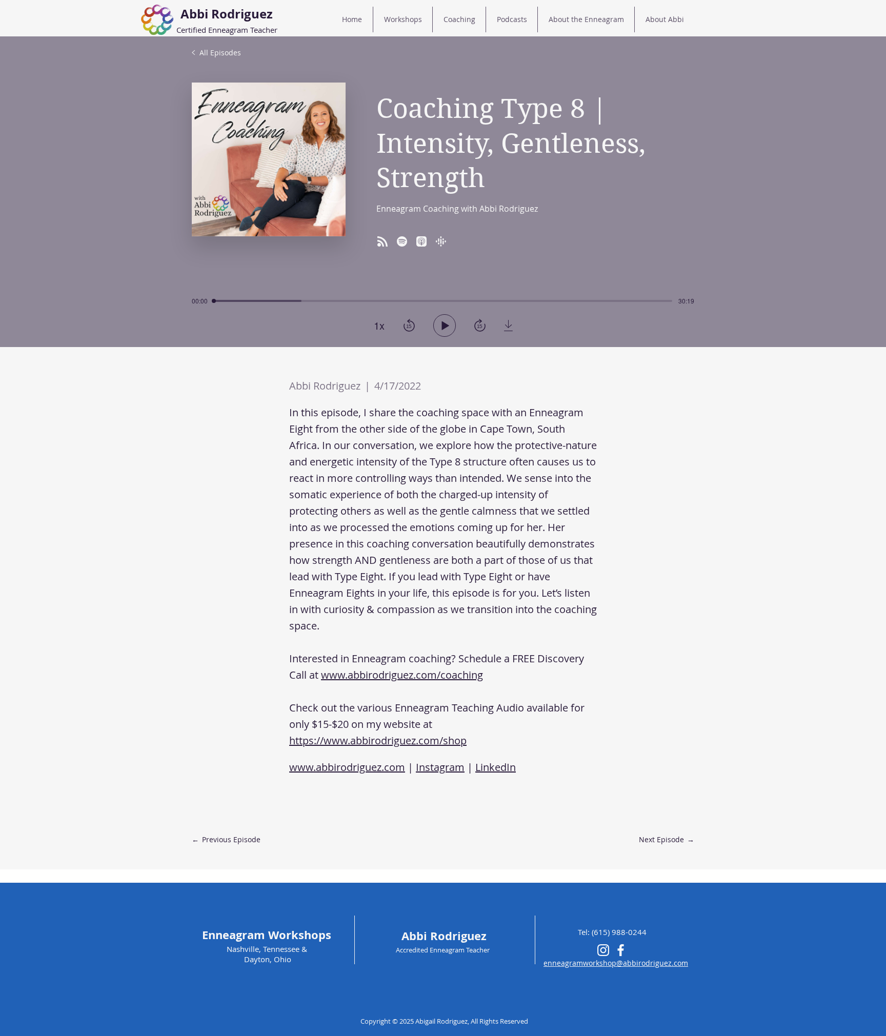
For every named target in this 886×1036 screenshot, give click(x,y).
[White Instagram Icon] (603, 950)
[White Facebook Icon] (621, 950)
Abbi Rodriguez (444, 936)
